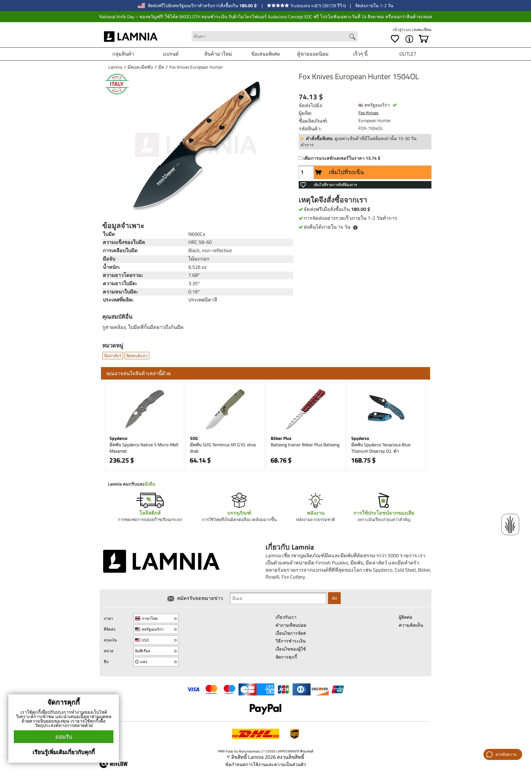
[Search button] (352, 37)
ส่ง (334, 598)
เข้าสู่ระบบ (402, 29)
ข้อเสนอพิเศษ (265, 54)
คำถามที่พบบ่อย (290, 625)
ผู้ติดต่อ (405, 617)
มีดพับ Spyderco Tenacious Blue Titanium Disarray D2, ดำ (380, 447)
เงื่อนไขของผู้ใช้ (290, 649)
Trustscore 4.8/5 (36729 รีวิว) (318, 5)
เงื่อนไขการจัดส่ (290, 633)
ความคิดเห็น (411, 625)
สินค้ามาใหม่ (218, 54)
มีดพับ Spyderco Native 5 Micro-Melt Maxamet (144, 447)
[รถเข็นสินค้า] (423, 39)
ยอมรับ (63, 736)
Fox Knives (368, 112)
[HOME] (131, 36)
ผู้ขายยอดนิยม (313, 54)
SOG (194, 438)
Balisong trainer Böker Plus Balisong (305, 444)
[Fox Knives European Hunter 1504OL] (196, 145)
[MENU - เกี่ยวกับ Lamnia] (409, 39)
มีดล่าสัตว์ (112, 356)
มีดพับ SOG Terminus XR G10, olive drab (223, 447)
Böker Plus (281, 438)
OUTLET (407, 54)
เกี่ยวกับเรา (285, 617)
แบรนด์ (171, 54)
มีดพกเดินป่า (136, 356)
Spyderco (118, 438)
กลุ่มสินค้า (123, 54)
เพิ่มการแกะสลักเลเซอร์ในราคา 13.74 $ (341, 158)
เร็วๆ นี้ (360, 54)
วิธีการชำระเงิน (290, 641)
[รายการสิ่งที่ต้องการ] (395, 39)
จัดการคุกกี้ (286, 657)
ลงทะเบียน (422, 29)
